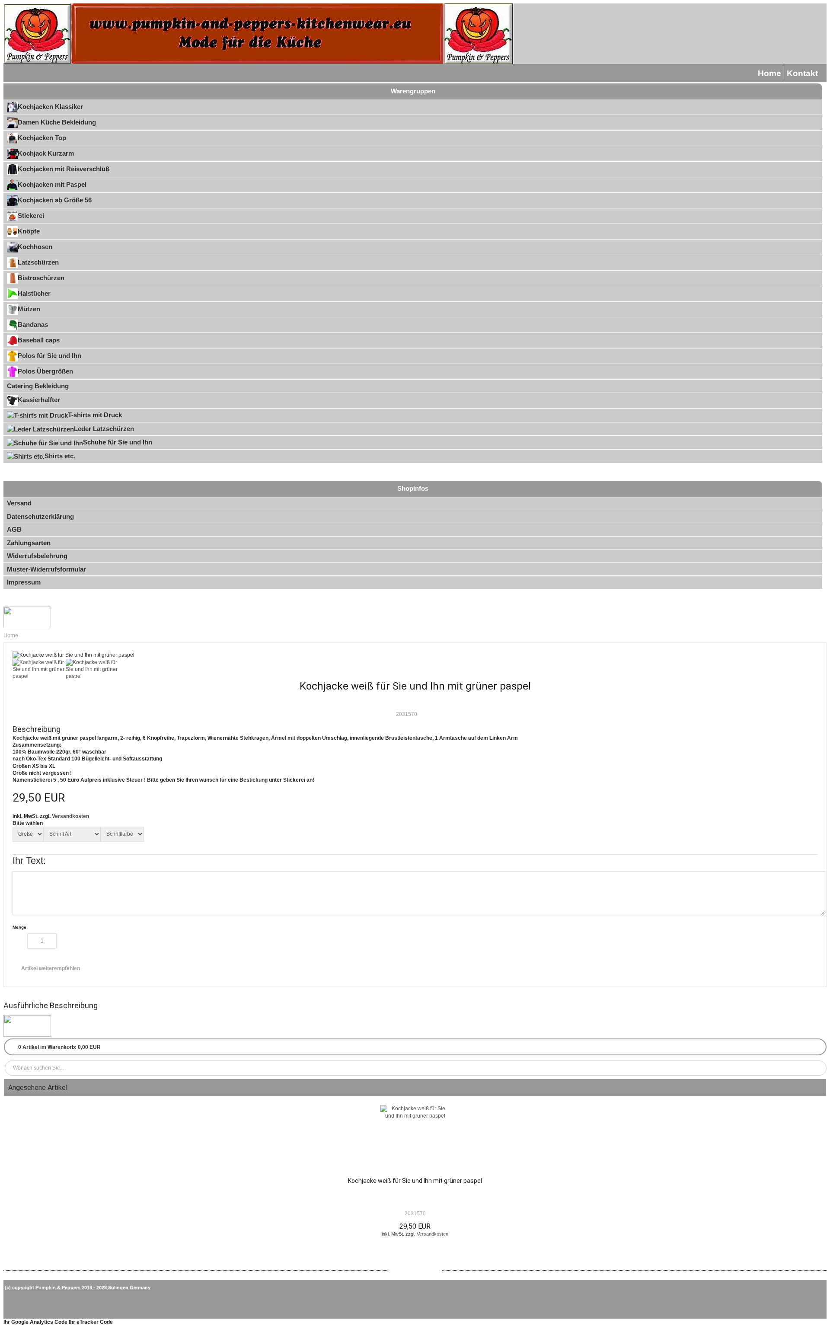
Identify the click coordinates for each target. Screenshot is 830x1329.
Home (769, 73)
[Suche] (818, 1068)
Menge (19, 927)
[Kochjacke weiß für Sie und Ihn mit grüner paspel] (415, 1138)
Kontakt (802, 73)
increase (64, 941)
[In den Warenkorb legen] (85, 942)
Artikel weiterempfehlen (50, 968)
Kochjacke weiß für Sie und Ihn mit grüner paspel (415, 1180)
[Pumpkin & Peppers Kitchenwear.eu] (258, 33)
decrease (20, 941)
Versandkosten (70, 816)
